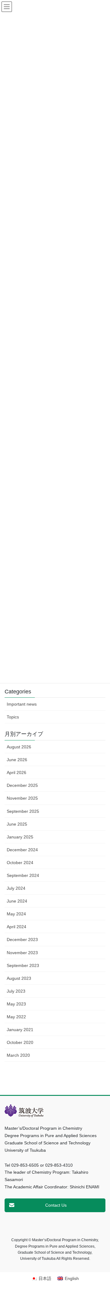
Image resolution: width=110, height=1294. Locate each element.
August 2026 (19, 746)
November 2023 (22, 952)
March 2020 (18, 1055)
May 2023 (16, 1003)
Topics (13, 716)
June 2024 (17, 901)
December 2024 (22, 849)
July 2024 (16, 888)
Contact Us (56, 1205)
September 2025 (23, 811)
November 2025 (22, 798)
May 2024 (16, 913)
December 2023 (22, 939)
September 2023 (23, 965)
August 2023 (19, 978)
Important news (22, 704)
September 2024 (23, 875)
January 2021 (20, 1029)
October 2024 (20, 862)
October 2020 (20, 1042)
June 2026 (17, 759)
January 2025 (20, 836)
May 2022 (16, 1016)
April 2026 (16, 772)
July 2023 (16, 991)
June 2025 (17, 824)
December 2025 (22, 785)
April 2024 (16, 926)
